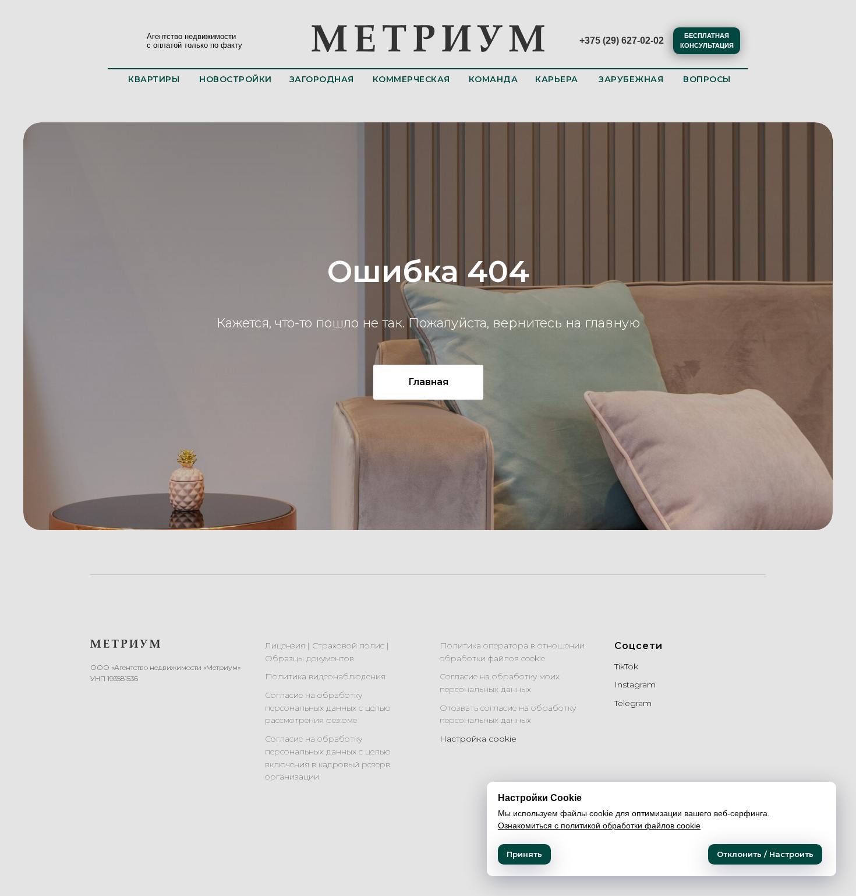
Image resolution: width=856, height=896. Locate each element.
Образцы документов (309, 658)
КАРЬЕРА (556, 79)
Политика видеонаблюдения (325, 676)
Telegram (633, 703)
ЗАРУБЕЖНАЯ (631, 79)
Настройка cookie (478, 738)
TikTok (626, 666)
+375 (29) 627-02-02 (621, 40)
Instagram (635, 684)
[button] (706, 40)
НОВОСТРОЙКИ (235, 79)
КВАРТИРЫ (153, 79)
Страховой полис (348, 645)
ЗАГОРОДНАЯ (321, 79)
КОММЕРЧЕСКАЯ (411, 79)
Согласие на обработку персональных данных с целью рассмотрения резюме (328, 707)
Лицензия (285, 645)
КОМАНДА (493, 79)
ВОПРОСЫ (707, 79)
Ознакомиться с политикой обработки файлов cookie (599, 825)
